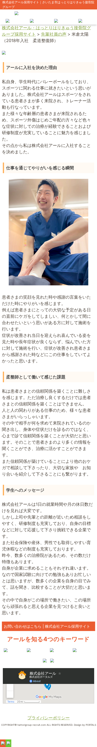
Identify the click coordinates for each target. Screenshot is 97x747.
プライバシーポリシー (48, 717)
